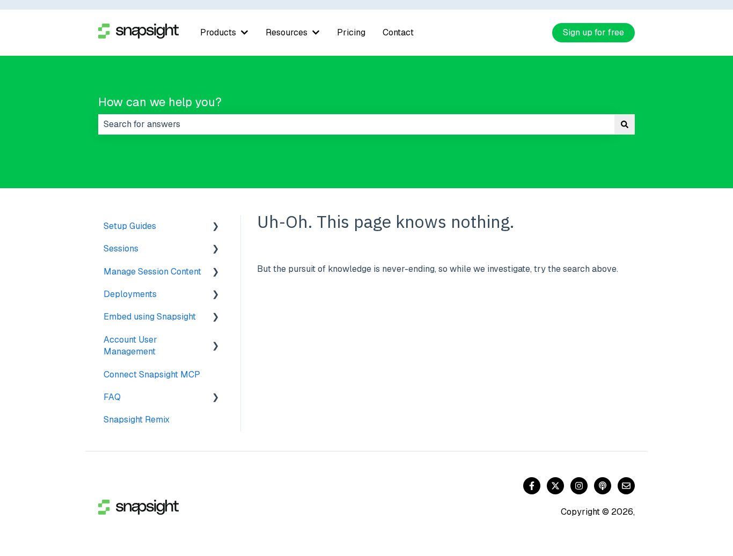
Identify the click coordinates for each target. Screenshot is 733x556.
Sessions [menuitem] (121, 248)
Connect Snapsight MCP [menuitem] (152, 374)
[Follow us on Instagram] (579, 485)
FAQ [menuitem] (112, 397)
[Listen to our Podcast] (602, 485)
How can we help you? (160, 101)
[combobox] (356, 124)
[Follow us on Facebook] (531, 485)
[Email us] (626, 485)
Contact (398, 32)
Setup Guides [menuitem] (130, 226)
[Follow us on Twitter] (555, 485)
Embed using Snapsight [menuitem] (150, 316)
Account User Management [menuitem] (130, 345)
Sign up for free (593, 32)
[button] (215, 227)
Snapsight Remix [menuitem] (137, 419)
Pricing (351, 32)
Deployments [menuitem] (130, 294)
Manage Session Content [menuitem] (152, 271)
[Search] (624, 124)
